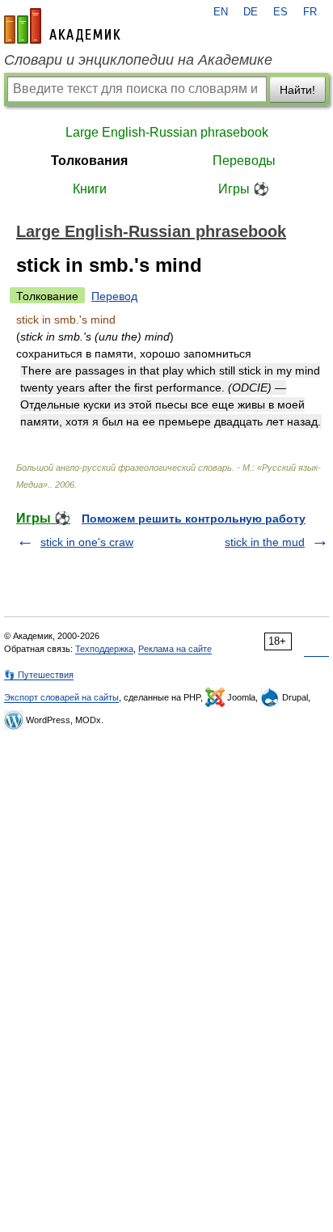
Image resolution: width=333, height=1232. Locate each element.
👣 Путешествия (39, 675)
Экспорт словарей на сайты (61, 697)
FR (310, 12)
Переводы (244, 160)
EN (220, 12)
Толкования (89, 160)
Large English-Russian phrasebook (166, 132)
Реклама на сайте (175, 649)
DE (250, 12)
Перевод (114, 296)
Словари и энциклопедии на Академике (138, 60)
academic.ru (62, 26)
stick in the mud (265, 542)
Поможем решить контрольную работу (194, 518)
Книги (90, 189)
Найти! (297, 89)
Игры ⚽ (243, 189)
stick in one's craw (86, 542)
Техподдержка (104, 649)
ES (280, 12)
